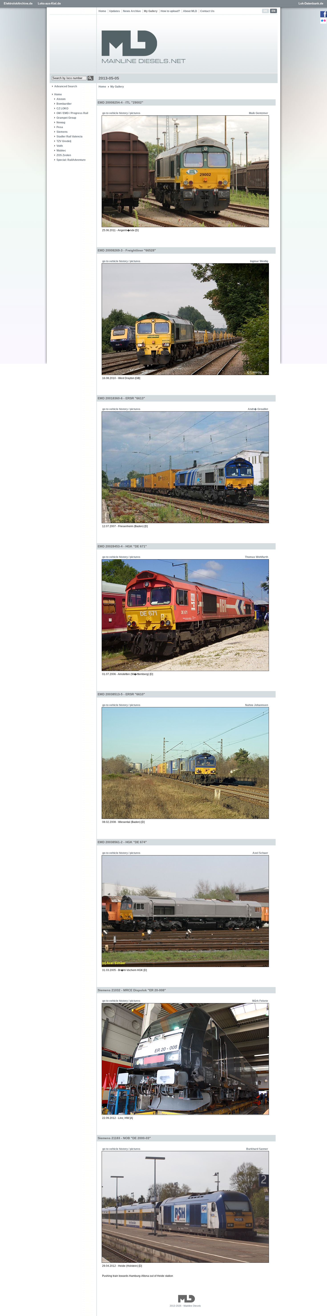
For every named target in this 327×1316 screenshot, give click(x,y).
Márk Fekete (260, 1000)
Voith (60, 145)
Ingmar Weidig (259, 261)
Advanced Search (65, 86)
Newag (61, 122)
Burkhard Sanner (257, 1149)
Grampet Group (66, 117)
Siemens (62, 131)
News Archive (132, 11)
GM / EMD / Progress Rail (72, 113)
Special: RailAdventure (71, 159)
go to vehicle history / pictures (121, 113)
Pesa (60, 127)
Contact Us (207, 11)
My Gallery (150, 11)
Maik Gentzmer (258, 113)
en (273, 10)
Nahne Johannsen (256, 705)
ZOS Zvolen (64, 155)
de (265, 10)
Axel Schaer (260, 853)
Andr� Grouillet (258, 409)
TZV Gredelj (64, 141)
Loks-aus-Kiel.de (49, 3)
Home (102, 11)
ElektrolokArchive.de (18, 3)
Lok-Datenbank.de (311, 3)
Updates (114, 11)
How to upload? (170, 11)
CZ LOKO (62, 108)
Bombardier (64, 103)
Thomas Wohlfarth (256, 557)
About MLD (190, 11)
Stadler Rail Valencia (70, 136)
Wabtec (61, 150)
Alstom (61, 99)
